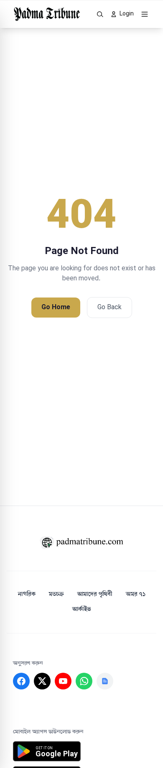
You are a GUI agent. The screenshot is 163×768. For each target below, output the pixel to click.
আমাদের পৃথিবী (94, 594)
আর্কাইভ (81, 609)
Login (127, 14)
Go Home (55, 307)
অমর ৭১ (135, 594)
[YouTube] (63, 681)
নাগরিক (27, 594)
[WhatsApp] (84, 681)
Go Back (109, 307)
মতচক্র (56, 594)
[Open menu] (144, 14)
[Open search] (100, 14)
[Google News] (105, 681)
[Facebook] (21, 681)
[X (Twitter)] (42, 681)
